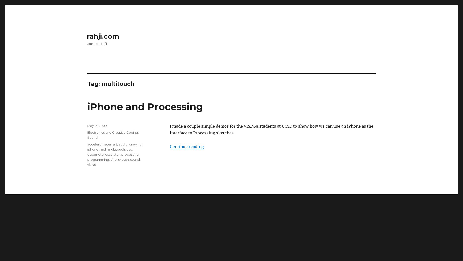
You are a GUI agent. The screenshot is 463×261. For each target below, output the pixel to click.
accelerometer (99, 144)
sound (135, 159)
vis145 (91, 165)
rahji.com (103, 36)
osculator (112, 154)
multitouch (116, 149)
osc (129, 149)
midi (103, 149)
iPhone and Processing (145, 107)
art (115, 144)
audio (123, 144)
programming (98, 159)
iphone (92, 149)
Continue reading (187, 146)
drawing (135, 144)
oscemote (95, 154)
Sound (92, 137)
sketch (123, 159)
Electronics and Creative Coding (112, 132)
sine (113, 159)
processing (130, 154)
